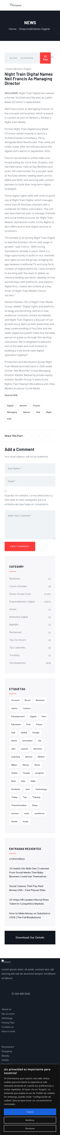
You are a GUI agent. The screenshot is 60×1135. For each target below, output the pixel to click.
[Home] (6, 962)
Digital (10, 405)
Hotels (12, 609)
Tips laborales (17, 647)
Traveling (14, 655)
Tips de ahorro (17, 639)
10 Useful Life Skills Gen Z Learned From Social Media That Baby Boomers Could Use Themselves (29, 872)
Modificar (30, 1120)
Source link (11, 395)
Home (12, 29)
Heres (14, 740)
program (39, 773)
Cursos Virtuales (18, 586)
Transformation (19, 805)
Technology (41, 789)
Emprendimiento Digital (35, 29)
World (14, 821)
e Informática (17, 858)
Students (15, 789)
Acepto (30, 1111)
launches (37, 748)
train (9, 418)
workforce (39, 813)
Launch (24, 748)
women (15, 813)
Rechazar (30, 1128)
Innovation (27, 740)
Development (18, 716)
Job (39, 740)
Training (36, 797)
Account (15, 700)
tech (28, 789)
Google (35, 732)
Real (13, 781)
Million (14, 764)
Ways (35, 805)
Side (23, 781)
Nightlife (13, 624)
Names (26, 412)
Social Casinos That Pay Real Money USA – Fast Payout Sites (27, 888)
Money (26, 764)
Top (25, 797)
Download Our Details (30, 937)
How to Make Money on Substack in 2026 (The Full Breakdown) (29, 915)
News (37, 764)
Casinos (27, 708)
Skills (33, 781)
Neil (38, 412)
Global (24, 732)
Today (14, 797)
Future (39, 724)
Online (14, 773)
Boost (27, 700)
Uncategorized (17, 662)
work (26, 813)
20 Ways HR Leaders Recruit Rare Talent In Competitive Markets (29, 901)
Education (16, 724)
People (26, 773)
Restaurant (15, 632)
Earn (44, 716)
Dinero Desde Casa (20, 593)
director (23, 405)
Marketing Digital (18, 616)
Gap (13, 732)
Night (49, 412)
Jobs (13, 748)
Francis (36, 405)
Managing (12, 412)
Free (28, 724)
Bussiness (14, 578)
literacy (28, 756)
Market (41, 756)
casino (14, 708)
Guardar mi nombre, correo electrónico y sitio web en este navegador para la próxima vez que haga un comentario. (29, 500)
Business (40, 700)
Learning (15, 756)
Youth (25, 821)
